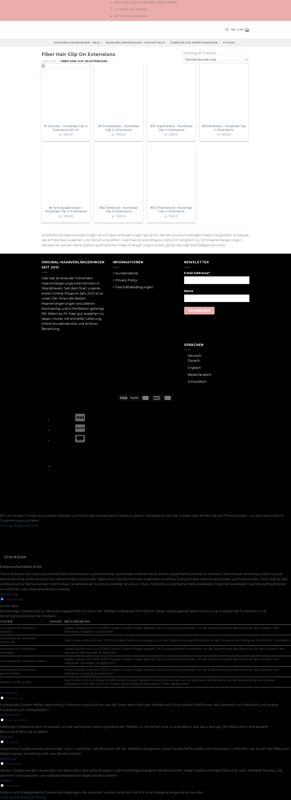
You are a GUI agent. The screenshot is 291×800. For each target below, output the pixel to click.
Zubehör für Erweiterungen (194, 42)
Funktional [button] (8, 693)
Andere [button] (6, 780)
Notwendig (14, 599)
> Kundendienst (125, 273)
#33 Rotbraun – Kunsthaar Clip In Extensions (224, 128)
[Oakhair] (145, 30)
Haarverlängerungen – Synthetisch (135, 42)
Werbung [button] (8, 759)
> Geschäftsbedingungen (133, 287)
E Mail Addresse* (197, 273)
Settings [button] (6, 526)
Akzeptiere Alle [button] (26, 526)
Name (188, 291)
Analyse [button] (6, 737)
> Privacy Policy (125, 280)
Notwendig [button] (9, 594)
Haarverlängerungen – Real (77, 42)
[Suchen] (226, 29)
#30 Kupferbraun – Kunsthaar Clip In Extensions (171, 128)
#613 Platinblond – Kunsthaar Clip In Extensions (171, 209)
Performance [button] (10, 715)
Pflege (229, 42)
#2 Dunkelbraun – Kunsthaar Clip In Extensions (118, 128)
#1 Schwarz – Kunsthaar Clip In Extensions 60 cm (66, 128)
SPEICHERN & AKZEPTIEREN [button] (23, 797)
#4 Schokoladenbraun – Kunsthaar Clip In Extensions (66, 209)
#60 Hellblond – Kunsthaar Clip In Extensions (118, 209)
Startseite (49, 61)
